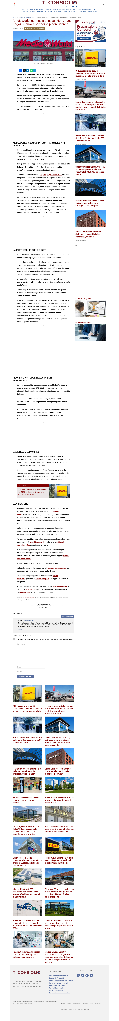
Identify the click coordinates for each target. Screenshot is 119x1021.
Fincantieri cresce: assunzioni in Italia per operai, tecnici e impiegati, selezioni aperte (27, 771)
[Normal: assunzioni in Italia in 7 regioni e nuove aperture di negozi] (27, 785)
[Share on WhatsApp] (31, 70)
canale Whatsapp (60, 586)
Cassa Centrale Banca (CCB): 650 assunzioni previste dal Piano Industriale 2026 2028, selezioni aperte (57, 741)
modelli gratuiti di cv (38, 542)
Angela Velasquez (28, 598)
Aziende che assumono (58, 9)
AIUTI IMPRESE (40, 12)
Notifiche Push (64, 1009)
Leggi (93, 9)
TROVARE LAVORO (67, 12)
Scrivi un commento (67, 616)
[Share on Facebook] (20, 70)
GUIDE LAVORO (83, 12)
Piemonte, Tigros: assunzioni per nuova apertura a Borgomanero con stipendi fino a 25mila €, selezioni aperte (59, 893)
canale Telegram (42, 579)
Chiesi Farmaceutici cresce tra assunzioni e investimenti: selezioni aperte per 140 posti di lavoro (59, 924)
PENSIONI (75, 12)
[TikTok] (87, 975)
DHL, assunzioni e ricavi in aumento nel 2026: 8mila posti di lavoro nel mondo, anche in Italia (27, 708)
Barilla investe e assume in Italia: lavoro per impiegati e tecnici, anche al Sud (59, 800)
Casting (68, 9)
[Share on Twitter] (24, 70)
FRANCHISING (24, 12)
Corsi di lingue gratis (56, 988)
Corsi (73, 9)
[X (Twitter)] (82, 975)
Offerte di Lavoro (27, 9)
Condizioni (80, 1009)
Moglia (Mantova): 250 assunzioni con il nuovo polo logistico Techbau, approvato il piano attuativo (26, 893)
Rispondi (20, 629)
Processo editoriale (77, 1003)
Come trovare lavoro (56, 990)
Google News (24, 592)
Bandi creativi (86, 9)
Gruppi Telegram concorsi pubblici (61, 981)
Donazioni (86, 1009)
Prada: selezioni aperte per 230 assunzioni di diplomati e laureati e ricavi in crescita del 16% (59, 829)
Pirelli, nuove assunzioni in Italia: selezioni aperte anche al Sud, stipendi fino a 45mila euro (59, 860)
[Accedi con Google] (14, 4)
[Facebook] (78, 975)
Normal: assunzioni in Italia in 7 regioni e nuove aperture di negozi (26, 800)
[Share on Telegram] (34, 70)
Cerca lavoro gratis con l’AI (58, 983)
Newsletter (85, 1003)
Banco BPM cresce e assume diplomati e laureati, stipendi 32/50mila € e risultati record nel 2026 (27, 924)
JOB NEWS (32, 12)
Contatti (69, 1003)
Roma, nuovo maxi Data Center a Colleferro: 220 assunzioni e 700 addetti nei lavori (27, 740)
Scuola (48, 9)
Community (97, 1003)
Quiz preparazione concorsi (58, 976)
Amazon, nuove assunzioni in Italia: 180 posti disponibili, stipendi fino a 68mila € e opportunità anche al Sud (26, 830)
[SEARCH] (104, 4)
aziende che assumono (57, 568)
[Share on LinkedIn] (27, 70)
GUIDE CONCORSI (92, 12)
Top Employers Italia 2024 (51, 175)
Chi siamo (63, 1003)
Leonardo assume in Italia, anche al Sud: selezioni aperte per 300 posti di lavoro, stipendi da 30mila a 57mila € (59, 710)
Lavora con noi (72, 1009)
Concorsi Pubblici (39, 9)
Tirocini (78, 9)
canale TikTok (30, 589)
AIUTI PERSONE (49, 12)
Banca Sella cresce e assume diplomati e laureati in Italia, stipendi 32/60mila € (58, 771)
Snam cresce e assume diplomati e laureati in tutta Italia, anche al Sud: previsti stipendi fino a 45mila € (27, 862)
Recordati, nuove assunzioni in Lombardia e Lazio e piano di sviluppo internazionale (26, 954)
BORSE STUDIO (57, 12)
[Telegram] (91, 975)
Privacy (91, 1003)
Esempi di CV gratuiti (56, 978)
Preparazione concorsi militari (59, 993)
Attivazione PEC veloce (57, 985)
